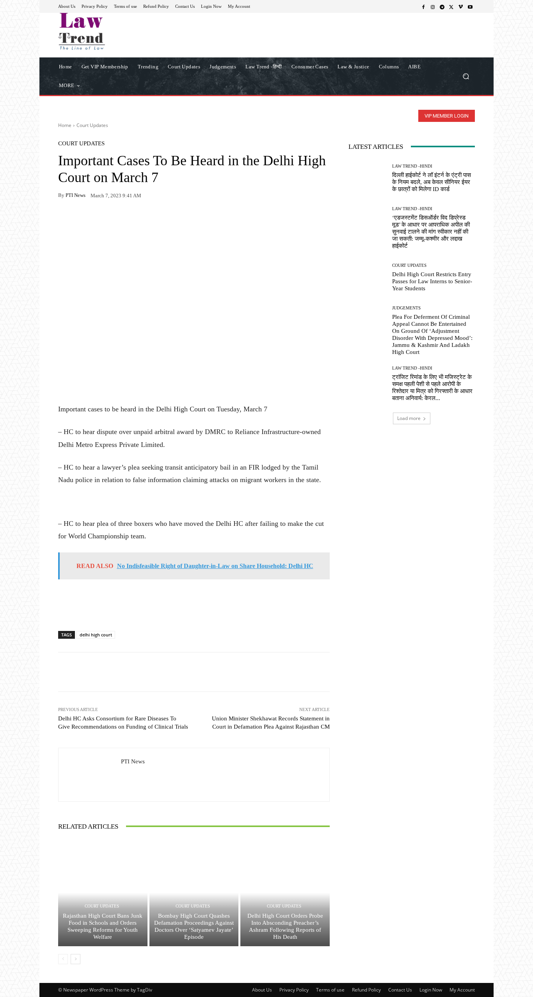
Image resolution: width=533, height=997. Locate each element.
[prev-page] (63, 959)
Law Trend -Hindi (412, 166)
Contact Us (400, 989)
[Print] (120, 220)
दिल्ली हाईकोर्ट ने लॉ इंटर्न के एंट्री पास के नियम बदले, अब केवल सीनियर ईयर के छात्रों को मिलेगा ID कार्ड (431, 182)
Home (64, 125)
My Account (462, 989)
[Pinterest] (138, 220)
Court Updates (92, 125)
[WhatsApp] (84, 220)
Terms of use (330, 989)
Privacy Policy (294, 989)
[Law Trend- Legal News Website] (114, 31)
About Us (262, 989)
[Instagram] (432, 6)
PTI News (75, 195)
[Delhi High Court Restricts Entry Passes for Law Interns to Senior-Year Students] (367, 278)
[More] (156, 220)
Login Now (430, 989)
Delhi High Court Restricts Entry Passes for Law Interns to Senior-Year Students (432, 281)
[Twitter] (451, 6)
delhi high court (96, 635)
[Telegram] (442, 6)
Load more (409, 418)
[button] (466, 76)
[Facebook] (423, 6)
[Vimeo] (460, 6)
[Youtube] (470, 6)
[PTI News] (89, 774)
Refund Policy (366, 989)
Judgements (406, 308)
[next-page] (75, 959)
